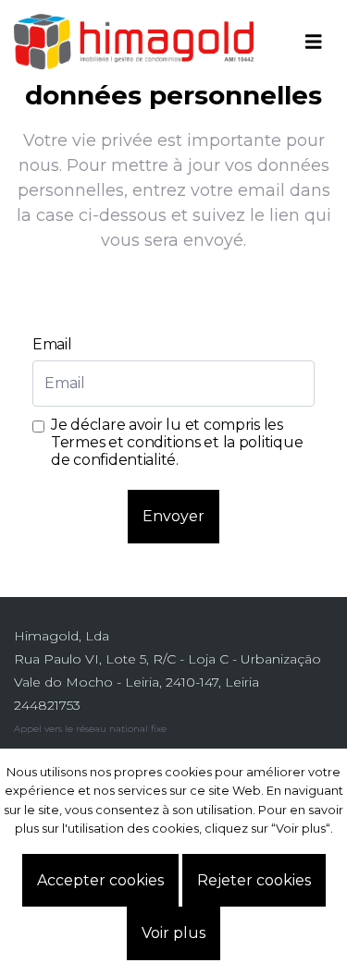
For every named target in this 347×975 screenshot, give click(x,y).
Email (52, 344)
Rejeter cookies (254, 880)
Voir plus (173, 933)
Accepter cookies (100, 880)
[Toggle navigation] (313, 41)
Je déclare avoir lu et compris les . (177, 442)
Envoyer (173, 516)
